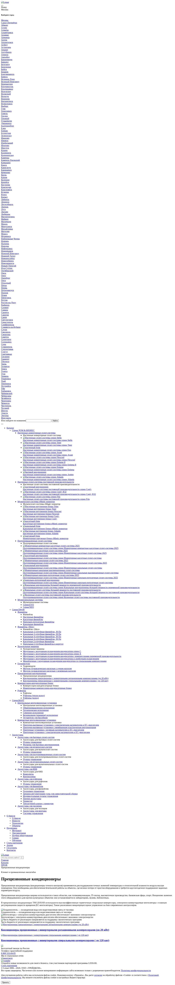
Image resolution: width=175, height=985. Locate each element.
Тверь (3, 364)
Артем (4, 40)
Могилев (5, 231)
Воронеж (5, 99)
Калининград (7, 155)
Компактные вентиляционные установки (37, 720)
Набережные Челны (10, 239)
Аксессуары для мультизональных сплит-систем (40, 762)
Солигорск (6, 339)
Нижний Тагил (8, 256)
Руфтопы (22, 690)
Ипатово (5, 145)
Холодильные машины (28, 646)
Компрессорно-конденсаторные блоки (35, 683)
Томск (4, 369)
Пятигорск (6, 298)
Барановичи (6, 59)
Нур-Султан (6, 268)
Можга (4, 234)
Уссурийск (6, 386)
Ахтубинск (6, 52)
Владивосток (7, 86)
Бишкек (4, 72)
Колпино (5, 180)
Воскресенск (7, 101)
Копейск (5, 182)
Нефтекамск (6, 248)
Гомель (4, 113)
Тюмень (4, 376)
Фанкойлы (22, 612)
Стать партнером (14, 843)
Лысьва (4, 212)
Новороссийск (8, 258)
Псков (4, 295)
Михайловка (7, 229)
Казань (4, 150)
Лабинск (5, 199)
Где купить (12, 848)
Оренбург (5, 278)
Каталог (10, 428)
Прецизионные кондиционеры (32, 673)
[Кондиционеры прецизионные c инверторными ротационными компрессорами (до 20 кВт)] (45, 924)
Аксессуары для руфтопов (30, 779)
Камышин (6, 162)
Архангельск (7, 42)
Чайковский (6, 393)
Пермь (4, 288)
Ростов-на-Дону (8, 302)
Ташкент (5, 359)
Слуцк (4, 329)
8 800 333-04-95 (8, 953)
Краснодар (6, 187)
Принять (5, 982)
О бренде (11, 816)
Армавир (5, 37)
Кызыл (4, 197)
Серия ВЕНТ (18, 700)
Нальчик (5, 243)
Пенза (4, 285)
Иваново (5, 138)
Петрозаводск (7, 290)
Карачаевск (6, 170)
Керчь (4, 175)
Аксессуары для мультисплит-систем (35, 747)
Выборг (4, 106)
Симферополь (7, 325)
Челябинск (6, 398)
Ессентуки (6, 133)
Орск (3, 280)
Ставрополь (6, 347)
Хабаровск (6, 391)
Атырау (4, 50)
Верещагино (7, 84)
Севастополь (7, 322)
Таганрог (5, 356)
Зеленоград (6, 135)
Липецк (4, 207)
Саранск (5, 312)
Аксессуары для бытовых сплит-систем (36, 737)
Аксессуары (17, 735)
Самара (4, 310)
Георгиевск (6, 111)
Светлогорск (7, 320)
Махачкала (6, 221)
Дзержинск (6, 123)
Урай (3, 381)
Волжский (6, 94)
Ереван (4, 131)
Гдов (3, 108)
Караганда (6, 167)
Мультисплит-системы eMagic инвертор (36, 501)
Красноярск (6, 189)
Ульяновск (6, 379)
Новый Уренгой (8, 266)
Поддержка (12, 828)
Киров (4, 177)
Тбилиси (5, 361)
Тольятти (5, 366)
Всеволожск (6, 104)
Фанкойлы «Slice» (26, 627)
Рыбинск (5, 305)
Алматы (5, 30)
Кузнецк (5, 192)
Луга (3, 209)
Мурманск (6, 236)
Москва (4, 20)
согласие (98, 975)
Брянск (4, 77)
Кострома (5, 185)
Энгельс (5, 415)
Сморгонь (5, 334)
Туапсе (4, 371)
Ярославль (6, 418)
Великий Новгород (10, 81)
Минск (4, 224)
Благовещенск (7, 74)
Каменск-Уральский (10, 160)
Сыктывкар (6, 354)
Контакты (11, 850)
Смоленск (5, 332)
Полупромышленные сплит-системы (35, 541)
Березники (6, 67)
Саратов (5, 315)
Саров (4, 317)
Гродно (4, 116)
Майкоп (4, 219)
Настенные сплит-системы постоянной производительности (46, 482)
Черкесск (5, 403)
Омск (3, 273)
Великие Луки (8, 79)
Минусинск (6, 226)
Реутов (4, 300)
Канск (4, 165)
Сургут (4, 352)
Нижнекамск (7, 251)
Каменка (5, 158)
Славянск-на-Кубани (11, 327)
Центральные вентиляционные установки (37, 703)
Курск (4, 194)
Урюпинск (6, 383)
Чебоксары (6, 396)
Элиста (4, 413)
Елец (3, 128)
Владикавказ (7, 89)
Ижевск (4, 140)
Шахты (4, 410)
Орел (3, 275)
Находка (5, 246)
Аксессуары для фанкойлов (30, 786)
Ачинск (4, 54)
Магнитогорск (8, 216)
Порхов (4, 293)
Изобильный (7, 143)
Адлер (4, 27)
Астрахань (6, 47)
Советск (5, 337)
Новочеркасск (7, 263)
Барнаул (4, 62)
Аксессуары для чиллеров (30, 806)
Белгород (5, 64)
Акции (10, 845)
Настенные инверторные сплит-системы (37, 433)
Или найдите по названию (13, 420)
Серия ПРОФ (18, 609)
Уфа (3, 388)
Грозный (5, 118)
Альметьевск (7, 32)
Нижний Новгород (10, 253)
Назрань (5, 241)
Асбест (4, 45)
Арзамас (5, 35)
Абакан (4, 25)
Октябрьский (7, 271)
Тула (3, 374)
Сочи (3, 344)
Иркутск (5, 148)
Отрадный (6, 283)
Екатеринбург (7, 126)
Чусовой (5, 408)
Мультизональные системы (30, 600)
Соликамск (6, 342)
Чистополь (6, 406)
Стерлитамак (7, 349)
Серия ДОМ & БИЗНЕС (23, 430)
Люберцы (5, 214)
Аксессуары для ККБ (27, 769)
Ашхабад (5, 57)
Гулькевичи (6, 121)
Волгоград (6, 91)
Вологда (5, 96)
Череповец (6, 401)
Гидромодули (24, 663)
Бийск (4, 69)
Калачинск (6, 153)
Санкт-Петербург (9, 23)
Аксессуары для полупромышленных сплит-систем (42, 754)
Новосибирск (7, 261)
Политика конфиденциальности (136, 970)
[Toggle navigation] (2, 5)
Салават (5, 307)
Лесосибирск (7, 204)
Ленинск (5, 202)
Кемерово (5, 172)
